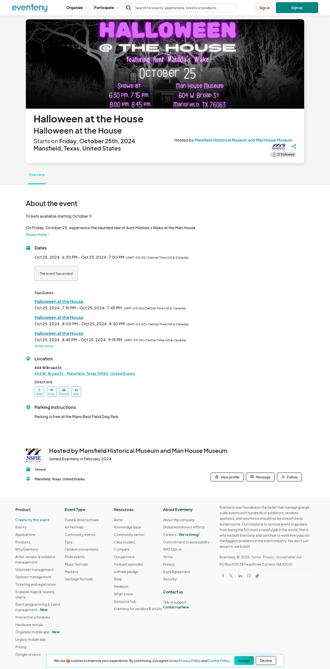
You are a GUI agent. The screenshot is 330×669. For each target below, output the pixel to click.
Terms (168, 557)
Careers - (181, 534)
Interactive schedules (32, 617)
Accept (244, 660)
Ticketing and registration (35, 584)
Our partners (124, 557)
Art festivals (74, 527)
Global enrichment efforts (183, 527)
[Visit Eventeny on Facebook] (223, 575)
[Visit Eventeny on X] (231, 576)
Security (170, 579)
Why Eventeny (26, 549)
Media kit (121, 586)
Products (22, 542)
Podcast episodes (128, 564)
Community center (129, 534)
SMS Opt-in (172, 549)
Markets (71, 571)
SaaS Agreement (176, 571)
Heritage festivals (79, 579)
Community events (80, 534)
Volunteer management (34, 569)
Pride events (75, 557)
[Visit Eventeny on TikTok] (257, 575)
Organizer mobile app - (37, 632)
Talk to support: (176, 604)
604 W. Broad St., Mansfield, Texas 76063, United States (85, 373)
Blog (118, 579)
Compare (121, 549)
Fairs (68, 542)
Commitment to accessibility (186, 542)
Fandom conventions (81, 549)
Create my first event (32, 520)
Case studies (124, 542)
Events (20, 527)
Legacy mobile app (30, 639)
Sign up (297, 7)
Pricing (20, 647)
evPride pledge (126, 571)
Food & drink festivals (82, 520)
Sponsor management (33, 577)
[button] (77, 7)
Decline (266, 660)
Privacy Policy (190, 660)
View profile (230, 477)
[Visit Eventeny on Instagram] (248, 575)
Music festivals (76, 564)
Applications (25, 534)
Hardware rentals (29, 624)
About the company (179, 520)
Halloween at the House (59, 301)
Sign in (264, 8)
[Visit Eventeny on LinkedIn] (240, 575)
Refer (118, 520)
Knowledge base (127, 527)
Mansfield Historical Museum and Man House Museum (243, 139)
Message (263, 477)
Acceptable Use (289, 557)
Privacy (169, 564)
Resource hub (125, 601)
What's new (123, 594)
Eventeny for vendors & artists (138, 608)
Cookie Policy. (219, 660)
